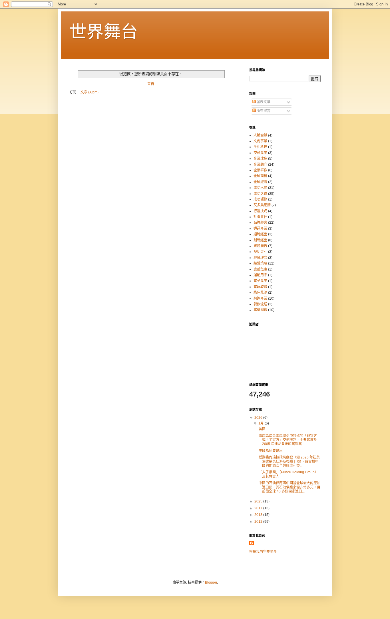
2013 (258, 515)
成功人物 (260, 188)
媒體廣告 (260, 246)
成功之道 (260, 194)
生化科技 (260, 147)
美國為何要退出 (271, 451)
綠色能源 (260, 293)
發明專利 (260, 252)
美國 (262, 429)
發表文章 (263, 102)
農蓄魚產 (260, 269)
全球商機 (260, 176)
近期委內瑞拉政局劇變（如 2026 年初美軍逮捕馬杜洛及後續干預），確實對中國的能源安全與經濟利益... (289, 461)
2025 (258, 501)
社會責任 (260, 217)
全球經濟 (260, 182)
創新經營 (260, 240)
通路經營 (260, 234)
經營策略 (260, 263)
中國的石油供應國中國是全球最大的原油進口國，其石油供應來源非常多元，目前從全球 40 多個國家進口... (289, 487)
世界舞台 (103, 31)
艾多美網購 (262, 205)
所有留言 (263, 111)
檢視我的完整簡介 (263, 552)
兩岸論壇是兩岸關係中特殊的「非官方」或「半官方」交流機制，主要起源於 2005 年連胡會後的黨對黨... (289, 440)
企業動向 (260, 165)
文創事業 (260, 141)
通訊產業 (260, 229)
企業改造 (260, 159)
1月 (261, 423)
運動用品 (260, 275)
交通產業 (260, 153)
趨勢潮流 (260, 310)
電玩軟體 (260, 287)
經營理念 (260, 258)
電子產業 (260, 281)
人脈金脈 (260, 135)
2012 (258, 522)
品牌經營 (260, 223)
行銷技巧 (260, 211)
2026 (258, 418)
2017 (258, 508)
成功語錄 (260, 199)
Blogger (211, 582)
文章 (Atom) (89, 92)
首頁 (150, 84)
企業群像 (260, 170)
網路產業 (260, 299)
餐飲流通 (260, 304)
